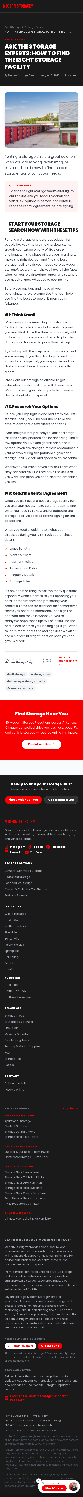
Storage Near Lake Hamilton (23, 1183)
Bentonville (12, 938)
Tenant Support (22, 1346)
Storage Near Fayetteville (21, 1137)
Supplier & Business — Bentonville (27, 1152)
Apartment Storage (18, 1121)
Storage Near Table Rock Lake (24, 1177)
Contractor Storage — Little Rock (26, 1157)
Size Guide (12, 1028)
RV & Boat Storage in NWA (22, 1204)
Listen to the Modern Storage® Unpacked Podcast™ (39, 1398)
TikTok (38, 847)
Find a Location (39, 744)
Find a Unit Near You (23, 800)
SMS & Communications (19, 1425)
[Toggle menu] (76, 6)
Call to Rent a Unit (61, 800)
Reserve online (14, 1089)
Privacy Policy (40, 1415)
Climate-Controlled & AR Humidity (28, 1219)
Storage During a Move (20, 1131)
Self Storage (12, 27)
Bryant (9, 963)
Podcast (10, 1065)
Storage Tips (33, 27)
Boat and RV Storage (18, 883)
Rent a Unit (52, 1346)
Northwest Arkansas (18, 997)
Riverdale (11, 932)
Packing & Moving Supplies (22, 1046)
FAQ (7, 1053)
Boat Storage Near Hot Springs (25, 1198)
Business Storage (16, 895)
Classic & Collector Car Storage (26, 889)
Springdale (12, 951)
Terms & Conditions (16, 1415)
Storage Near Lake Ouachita (23, 1188)
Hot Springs (12, 957)
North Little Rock (15, 926)
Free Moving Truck (17, 1040)
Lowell (9, 969)
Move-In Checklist (17, 1034)
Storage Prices (14, 1016)
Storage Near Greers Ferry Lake (25, 1193)
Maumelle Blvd (14, 945)
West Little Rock (15, 914)
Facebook (58, 847)
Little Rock (11, 920)
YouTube (36, 852)
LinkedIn (16, 852)
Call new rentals (15, 1083)
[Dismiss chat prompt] (38, 1480)
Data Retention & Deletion (19, 1420)
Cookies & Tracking (49, 1420)
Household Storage (17, 877)
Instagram (17, 847)
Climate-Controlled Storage (23, 871)
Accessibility (45, 1425)
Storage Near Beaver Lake (22, 1172)
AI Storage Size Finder (19, 1022)
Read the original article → (67, 660)
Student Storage (16, 1126)
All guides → (70, 1108)
